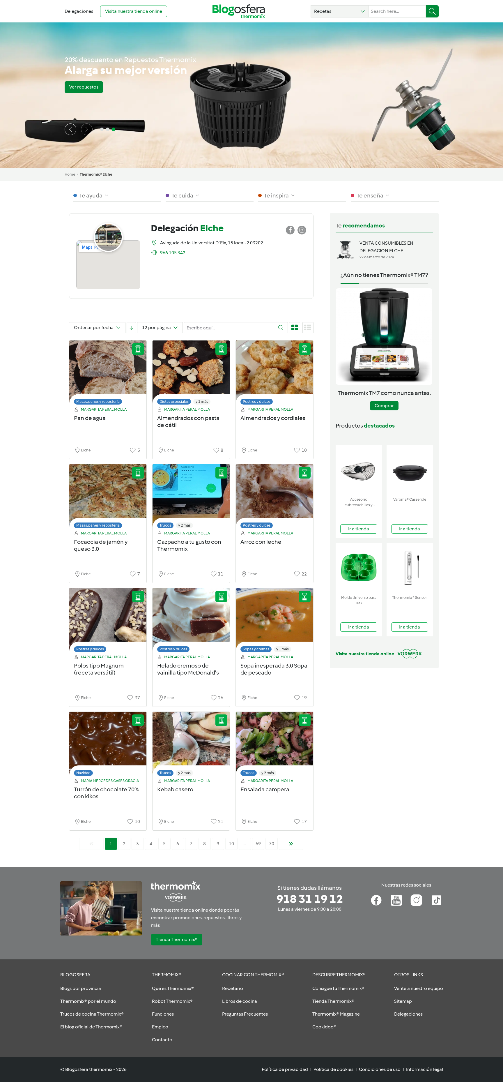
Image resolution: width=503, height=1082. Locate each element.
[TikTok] (436, 900)
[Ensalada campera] (274, 745)
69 (258, 843)
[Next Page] (291, 844)
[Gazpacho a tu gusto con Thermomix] (191, 498)
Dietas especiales (174, 401)
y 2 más (184, 525)
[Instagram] (416, 900)
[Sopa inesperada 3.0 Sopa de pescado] (274, 621)
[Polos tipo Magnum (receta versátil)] (107, 621)
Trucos (165, 525)
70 (271, 843)
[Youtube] (396, 900)
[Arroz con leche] (274, 498)
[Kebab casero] (191, 745)
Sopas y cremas (256, 649)
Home (70, 174)
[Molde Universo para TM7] (358, 568)
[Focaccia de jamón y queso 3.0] (107, 498)
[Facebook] (376, 900)
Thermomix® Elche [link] (96, 174)
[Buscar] (432, 11)
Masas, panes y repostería (98, 401)
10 (231, 843)
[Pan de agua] (107, 374)
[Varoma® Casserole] (409, 469)
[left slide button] (70, 129)
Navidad (83, 773)
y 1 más (202, 401)
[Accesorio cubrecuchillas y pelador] (358, 469)
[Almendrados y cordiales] (274, 374)
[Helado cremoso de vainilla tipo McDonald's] (191, 621)
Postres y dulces (256, 401)
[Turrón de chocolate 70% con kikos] (107, 745)
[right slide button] (87, 129)
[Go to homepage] (238, 11)
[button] (340, 11)
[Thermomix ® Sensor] (409, 568)
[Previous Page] (91, 844)
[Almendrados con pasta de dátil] (191, 374)
